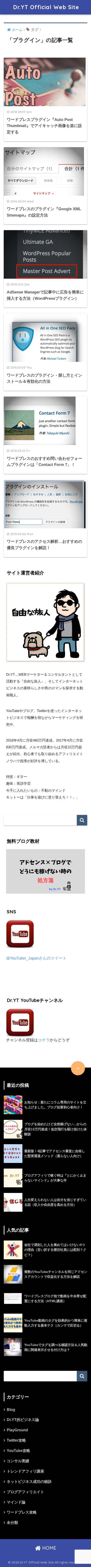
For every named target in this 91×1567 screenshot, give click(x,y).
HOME (48, 1548)
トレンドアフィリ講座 (25, 1471)
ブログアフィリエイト (25, 1492)
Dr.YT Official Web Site (46, 7)
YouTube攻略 (18, 1451)
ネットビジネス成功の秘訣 (29, 1482)
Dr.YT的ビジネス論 (23, 1420)
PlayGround (17, 1430)
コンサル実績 (18, 1461)
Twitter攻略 (16, 1440)
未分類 (12, 1523)
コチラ (44, 1040)
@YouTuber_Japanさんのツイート (36, 958)
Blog (11, 1410)
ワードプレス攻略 (22, 1512)
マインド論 (16, 1502)
